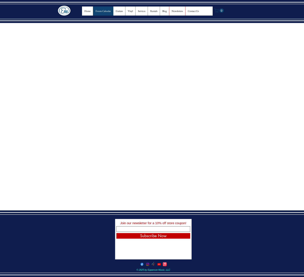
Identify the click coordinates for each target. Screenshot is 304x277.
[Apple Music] (165, 264)
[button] (219, 10)
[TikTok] (153, 264)
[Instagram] (148, 264)
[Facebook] (142, 264)
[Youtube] (159, 264)
